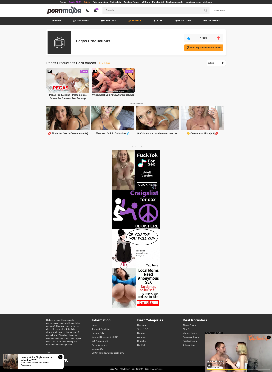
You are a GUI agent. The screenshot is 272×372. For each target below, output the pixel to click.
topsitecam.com (193, 2)
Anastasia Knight (191, 337)
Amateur (141, 337)
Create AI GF (75, 2)
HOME (58, 20)
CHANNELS (135, 20)
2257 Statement (100, 341)
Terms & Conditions (101, 329)
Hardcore (142, 325)
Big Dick (141, 345)
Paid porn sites (100, 2)
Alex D (186, 329)
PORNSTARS (109, 20)
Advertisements (99, 345)
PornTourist (158, 2)
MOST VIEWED (212, 20)
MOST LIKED (184, 20)
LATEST (160, 20)
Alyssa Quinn (189, 325)
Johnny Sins (189, 345)
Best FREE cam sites (153, 369)
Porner (63, 2)
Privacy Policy (98, 333)
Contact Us (97, 349)
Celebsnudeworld (174, 2)
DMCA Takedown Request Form (108, 353)
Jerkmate (207, 2)
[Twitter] (48, 353)
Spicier (87, 2)
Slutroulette (115, 2)
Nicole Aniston (190, 341)
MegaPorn (114, 369)
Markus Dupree (190, 333)
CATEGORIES (82, 20)
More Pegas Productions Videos (206, 47)
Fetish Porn (219, 10)
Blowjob (141, 333)
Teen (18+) (142, 329)
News (94, 325)
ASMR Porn (125, 369)
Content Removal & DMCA (105, 337)
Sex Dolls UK (137, 369)
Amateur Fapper (131, 2)
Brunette (141, 341)
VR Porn (146, 2)
